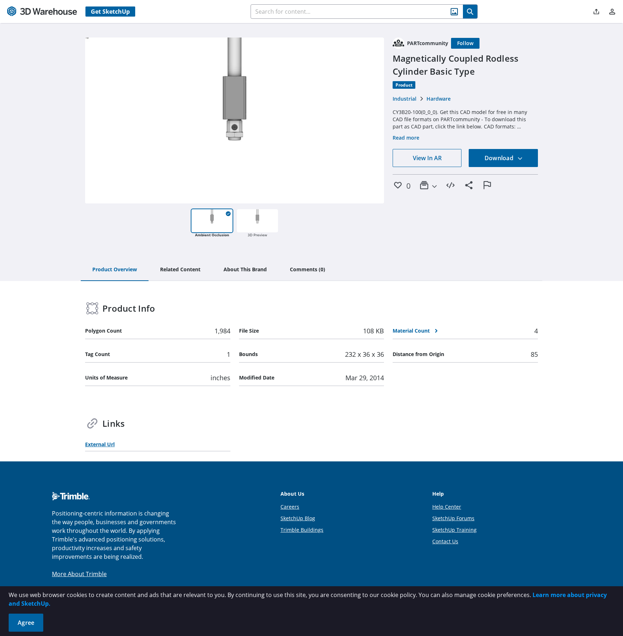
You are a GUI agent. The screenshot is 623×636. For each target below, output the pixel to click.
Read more (406, 137)
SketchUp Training (454, 529)
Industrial (404, 98)
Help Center (446, 506)
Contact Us (445, 541)
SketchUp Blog (297, 518)
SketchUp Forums (453, 518)
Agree (26, 623)
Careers (289, 506)
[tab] (115, 270)
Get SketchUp (110, 12)
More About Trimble (79, 574)
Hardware (439, 98)
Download (500, 158)
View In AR (427, 158)
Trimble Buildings (301, 529)
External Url (100, 444)
